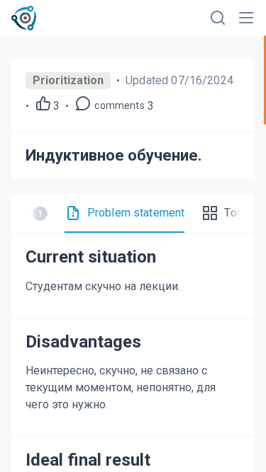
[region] (133, 253)
